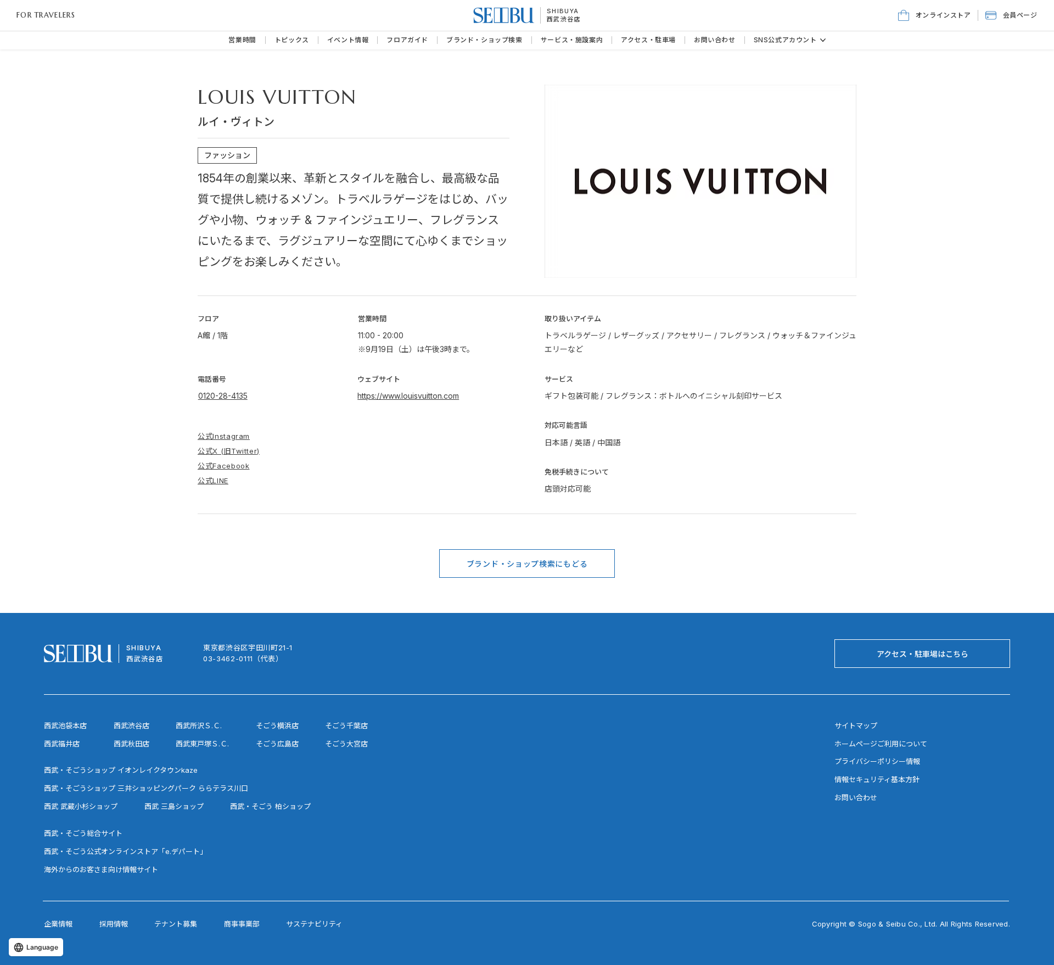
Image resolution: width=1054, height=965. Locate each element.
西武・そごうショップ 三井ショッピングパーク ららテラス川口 (146, 788)
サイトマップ (855, 725)
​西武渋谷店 (564, 19)
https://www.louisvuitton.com (408, 395)
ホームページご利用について (880, 743)
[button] (1011, 15)
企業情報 (58, 923)
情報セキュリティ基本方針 (877, 779)
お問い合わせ (855, 797)
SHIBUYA (563, 11)
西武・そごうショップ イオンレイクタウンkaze (121, 770)
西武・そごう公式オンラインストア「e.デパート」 (125, 851)
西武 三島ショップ (174, 806)
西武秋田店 (131, 743)
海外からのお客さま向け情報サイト (101, 869)
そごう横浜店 (277, 725)
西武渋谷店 (131, 725)
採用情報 (113, 923)
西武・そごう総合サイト (83, 833)
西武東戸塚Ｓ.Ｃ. (202, 743)
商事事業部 (242, 923)
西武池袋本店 (65, 725)
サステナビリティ (314, 923)
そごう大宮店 (346, 743)
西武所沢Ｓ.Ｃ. (199, 725)
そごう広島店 (277, 743)
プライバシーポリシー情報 (877, 761)
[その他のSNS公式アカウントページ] (823, 40)
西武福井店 (62, 743)
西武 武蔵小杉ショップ (80, 806)
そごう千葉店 (346, 725)
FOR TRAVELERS (45, 15)
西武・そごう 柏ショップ (270, 806)
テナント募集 (175, 923)
